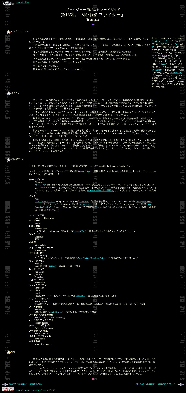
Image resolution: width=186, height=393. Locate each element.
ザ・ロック (40, 185)
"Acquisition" (101, 207)
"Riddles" (52, 266)
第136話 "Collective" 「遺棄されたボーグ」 (156, 384)
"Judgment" (157, 70)
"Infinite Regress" (55, 312)
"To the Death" (85, 204)
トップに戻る (22, 2)
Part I (177, 44)
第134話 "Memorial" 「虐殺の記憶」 (26, 384)
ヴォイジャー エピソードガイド (39, 390)
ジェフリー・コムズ (45, 201)
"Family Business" (144, 201)
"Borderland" (176, 72)
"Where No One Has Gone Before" (91, 258)
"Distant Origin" (84, 171)
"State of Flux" (79, 231)
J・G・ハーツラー (161, 41)
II (152, 47)
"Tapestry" (80, 295)
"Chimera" (162, 64)
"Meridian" (84, 201)
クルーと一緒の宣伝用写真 (100, 190)
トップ (19, 390)
